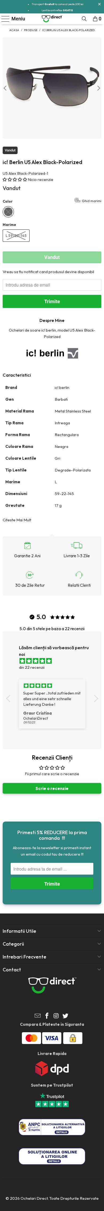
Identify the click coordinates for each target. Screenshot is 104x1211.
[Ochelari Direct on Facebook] (47, 1016)
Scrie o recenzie (52, 788)
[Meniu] (3, 18)
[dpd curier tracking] (52, 1074)
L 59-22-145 (16, 235)
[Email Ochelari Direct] (38, 1016)
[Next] (98, 88)
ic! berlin (62, 387)
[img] (55, 661)
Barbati (62, 399)
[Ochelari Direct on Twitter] (66, 1016)
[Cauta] (84, 18)
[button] (15, 179)
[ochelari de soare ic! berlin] (52, 353)
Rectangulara (67, 434)
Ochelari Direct (34, 1198)
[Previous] (5, 88)
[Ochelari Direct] (52, 18)
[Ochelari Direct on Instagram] (57, 1016)
